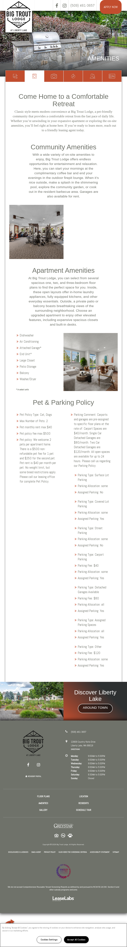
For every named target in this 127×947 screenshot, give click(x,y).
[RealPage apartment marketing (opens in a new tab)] (63, 899)
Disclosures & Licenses (18, 852)
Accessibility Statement (99, 852)
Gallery (53, 76)
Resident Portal (34, 776)
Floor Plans (15, 76)
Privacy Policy (49, 852)
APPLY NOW (111, 7)
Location (73, 76)
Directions (75, 749)
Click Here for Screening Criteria (73, 852)
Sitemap (116, 852)
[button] (57, 5)
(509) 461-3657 (82, 5)
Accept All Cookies (76, 939)
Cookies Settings (49, 939)
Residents (92, 76)
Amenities (34, 76)
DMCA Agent (36, 852)
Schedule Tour (111, 76)
